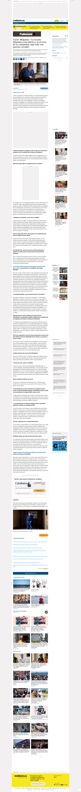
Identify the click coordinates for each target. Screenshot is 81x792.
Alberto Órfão (33, 668)
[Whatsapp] (14, 59)
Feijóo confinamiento (41, 1)
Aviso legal (49, 788)
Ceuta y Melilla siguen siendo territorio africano (37, 605)
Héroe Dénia (54, 1)
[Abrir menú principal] (67, 20)
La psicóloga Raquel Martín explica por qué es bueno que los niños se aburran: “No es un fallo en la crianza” (61, 190)
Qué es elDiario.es (17, 788)
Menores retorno (36, 1)
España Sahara (68, 1)
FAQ (60, 788)
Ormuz (49, 1)
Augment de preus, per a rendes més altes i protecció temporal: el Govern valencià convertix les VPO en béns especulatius (59, 369)
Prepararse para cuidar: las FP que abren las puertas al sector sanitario (55, 289)
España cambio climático (23, 1)
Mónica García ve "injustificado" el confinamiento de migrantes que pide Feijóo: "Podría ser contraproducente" (60, 222)
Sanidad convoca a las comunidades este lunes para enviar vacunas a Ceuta (21, 682)
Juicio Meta (51, 1)
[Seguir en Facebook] (57, 784)
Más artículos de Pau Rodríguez (19, 611)
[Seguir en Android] (54, 777)
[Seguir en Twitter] (56, 784)
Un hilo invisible (35, 589)
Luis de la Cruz (57, 209)
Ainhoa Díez (21, 631)
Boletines (42, 789)
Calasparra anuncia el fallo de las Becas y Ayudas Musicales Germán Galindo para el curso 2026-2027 (59, 343)
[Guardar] (26, 59)
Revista (39, 789)
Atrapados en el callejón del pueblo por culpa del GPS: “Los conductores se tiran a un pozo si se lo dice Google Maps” (39, 645)
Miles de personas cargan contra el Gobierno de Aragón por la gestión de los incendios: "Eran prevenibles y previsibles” (61, 174)
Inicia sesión (62, 20)
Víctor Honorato (34, 737)
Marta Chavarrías (58, 193)
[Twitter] (21, 59)
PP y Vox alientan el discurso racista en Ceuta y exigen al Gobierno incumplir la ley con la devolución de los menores (21, 717)
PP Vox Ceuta (45, 1)
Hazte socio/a (57, 20)
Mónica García (27, 1)
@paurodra (16, 612)
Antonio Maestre (16, 592)
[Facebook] (16, 59)
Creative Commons (44, 788)
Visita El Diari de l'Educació (56, 44)
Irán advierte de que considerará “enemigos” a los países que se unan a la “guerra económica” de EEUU (21, 751)
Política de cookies (30, 789)
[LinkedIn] (24, 59)
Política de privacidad (55, 788)
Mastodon (52, 789)
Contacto (35, 789)
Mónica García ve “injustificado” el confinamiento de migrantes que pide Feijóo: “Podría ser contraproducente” (39, 665)
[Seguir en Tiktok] (63, 784)
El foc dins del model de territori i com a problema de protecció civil (59, 355)
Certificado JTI (47, 789)
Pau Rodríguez (15, 88)
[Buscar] (66, 58)
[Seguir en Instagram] (60, 784)
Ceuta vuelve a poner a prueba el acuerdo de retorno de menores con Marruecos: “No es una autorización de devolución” (39, 682)
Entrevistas (31, 531)
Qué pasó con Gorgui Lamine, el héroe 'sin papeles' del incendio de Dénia (21, 734)
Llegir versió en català (18, 92)
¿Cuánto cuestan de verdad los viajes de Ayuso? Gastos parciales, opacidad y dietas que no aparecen (39, 717)
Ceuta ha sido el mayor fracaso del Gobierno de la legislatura (21, 590)
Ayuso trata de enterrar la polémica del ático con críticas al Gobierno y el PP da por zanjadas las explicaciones (39, 700)
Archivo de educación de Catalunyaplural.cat (20, 531)
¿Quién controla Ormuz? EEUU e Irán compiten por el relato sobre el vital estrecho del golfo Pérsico (39, 734)
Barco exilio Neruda (59, 1)
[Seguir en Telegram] (58, 784)
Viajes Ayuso (31, 1)
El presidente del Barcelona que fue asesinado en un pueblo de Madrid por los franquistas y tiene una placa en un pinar (60, 206)
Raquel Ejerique (42, 719)
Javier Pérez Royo (34, 607)
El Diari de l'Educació (56, 52)
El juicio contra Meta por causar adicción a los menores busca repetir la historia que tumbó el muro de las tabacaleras (39, 751)
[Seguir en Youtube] (62, 784)
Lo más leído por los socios (18, 577)
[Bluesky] (19, 59)
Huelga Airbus (64, 1)
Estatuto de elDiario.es (57, 433)
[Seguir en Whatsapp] (65, 784)
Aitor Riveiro (15, 720)
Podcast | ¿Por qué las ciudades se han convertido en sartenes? (56, 283)
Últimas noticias (56, 339)
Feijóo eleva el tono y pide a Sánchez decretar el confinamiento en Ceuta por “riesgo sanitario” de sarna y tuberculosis (21, 665)
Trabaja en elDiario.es (28, 788)
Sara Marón (33, 686)
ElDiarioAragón (57, 178)
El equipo (23, 788)
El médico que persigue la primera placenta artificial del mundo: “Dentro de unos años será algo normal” (21, 645)
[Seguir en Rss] (66, 784)
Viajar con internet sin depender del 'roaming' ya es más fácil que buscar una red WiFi (55, 269)
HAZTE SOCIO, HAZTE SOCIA (38, 783)
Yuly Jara (46, 719)
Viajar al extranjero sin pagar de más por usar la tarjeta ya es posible (55, 296)
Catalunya (16, 23)
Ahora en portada (17, 651)
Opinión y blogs (22, 23)
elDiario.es (15, 668)
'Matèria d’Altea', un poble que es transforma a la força (58, 374)
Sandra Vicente (15, 608)
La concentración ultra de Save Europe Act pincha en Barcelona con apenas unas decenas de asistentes (21, 606)
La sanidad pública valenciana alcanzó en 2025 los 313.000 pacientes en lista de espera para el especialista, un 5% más (59, 388)
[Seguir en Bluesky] (54, 784)
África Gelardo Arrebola (35, 703)
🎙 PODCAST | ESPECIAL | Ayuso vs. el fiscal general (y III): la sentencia (59, 349)
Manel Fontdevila (34, 591)
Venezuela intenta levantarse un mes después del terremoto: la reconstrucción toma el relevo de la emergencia (55, 277)
